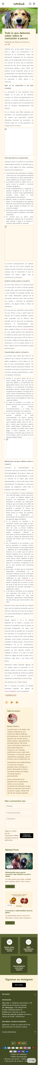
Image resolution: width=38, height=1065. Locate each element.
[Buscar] (30, 4)
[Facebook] (6, 702)
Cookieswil (28, 580)
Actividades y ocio (11, 695)
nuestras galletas (11, 691)
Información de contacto (14, 1061)
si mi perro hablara (26, 329)
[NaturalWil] (19, 3)
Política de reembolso (19, 1054)
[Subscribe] (35, 1032)
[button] (3, 3)
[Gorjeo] (12, 702)
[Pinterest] (17, 702)
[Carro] (34, 4)
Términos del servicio (12, 1059)
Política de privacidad (19, 1056)
